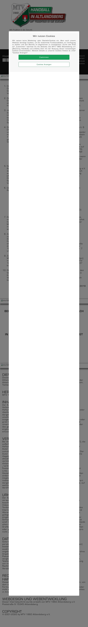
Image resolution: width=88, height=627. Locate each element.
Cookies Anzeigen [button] (44, 64)
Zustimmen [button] (44, 57)
